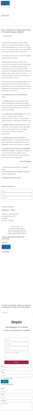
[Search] (3, 316)
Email (2, 394)
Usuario (3, 366)
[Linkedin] (8, 247)
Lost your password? (7, 384)
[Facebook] (4, 247)
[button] (16, 25)
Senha (3, 372)
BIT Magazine (27, 161)
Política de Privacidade (21, 307)
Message (3, 400)
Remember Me (7, 378)
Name (2, 388)
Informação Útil (7, 36)
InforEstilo (5, 15)
